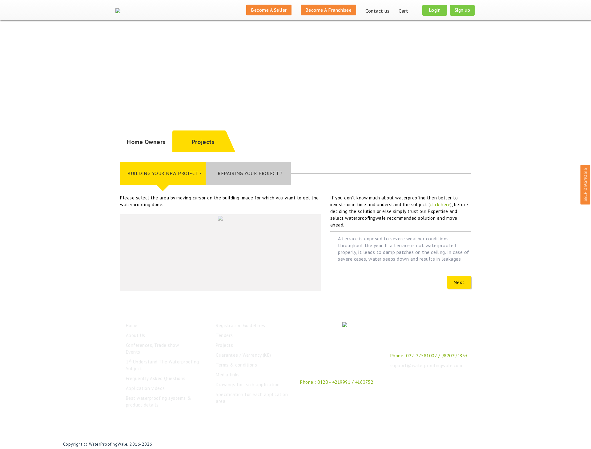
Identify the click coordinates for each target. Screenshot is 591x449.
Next (458, 282)
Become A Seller (269, 10)
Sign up (462, 10)
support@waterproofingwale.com (426, 365)
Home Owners (146, 142)
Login (435, 10)
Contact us (377, 11)
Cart (404, 11)
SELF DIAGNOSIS (585, 184)
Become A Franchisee (328, 10)
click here (440, 204)
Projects (203, 142)
